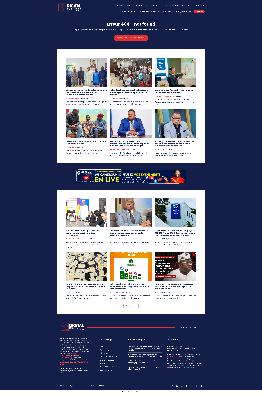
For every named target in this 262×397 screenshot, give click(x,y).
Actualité (158, 239)
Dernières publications (163, 96)
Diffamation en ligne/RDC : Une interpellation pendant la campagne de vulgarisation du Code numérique (129, 143)
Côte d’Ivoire (115, 98)
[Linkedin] (177, 386)
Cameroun (70, 147)
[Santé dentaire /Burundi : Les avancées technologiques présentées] (175, 72)
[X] (201, 6)
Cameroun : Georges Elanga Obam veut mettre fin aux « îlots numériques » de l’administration (174, 286)
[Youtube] (204, 6)
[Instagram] (199, 6)
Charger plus (130, 306)
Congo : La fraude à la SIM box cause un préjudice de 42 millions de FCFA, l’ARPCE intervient (85, 286)
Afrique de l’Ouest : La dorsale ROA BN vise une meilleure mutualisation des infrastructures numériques (86, 92)
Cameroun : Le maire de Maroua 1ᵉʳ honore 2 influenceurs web (86, 142)
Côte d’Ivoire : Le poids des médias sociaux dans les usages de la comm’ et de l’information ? (129, 286)
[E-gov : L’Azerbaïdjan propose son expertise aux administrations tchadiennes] (86, 212)
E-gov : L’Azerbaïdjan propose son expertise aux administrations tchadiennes (82, 233)
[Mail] (182, 386)
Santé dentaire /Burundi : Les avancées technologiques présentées (174, 91)
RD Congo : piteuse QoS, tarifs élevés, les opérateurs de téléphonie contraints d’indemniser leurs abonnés (174, 143)
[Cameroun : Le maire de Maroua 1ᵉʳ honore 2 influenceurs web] (86, 123)
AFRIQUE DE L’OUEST (73, 98)
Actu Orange (159, 149)
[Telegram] (187, 386)
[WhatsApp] (196, 386)
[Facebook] (196, 6)
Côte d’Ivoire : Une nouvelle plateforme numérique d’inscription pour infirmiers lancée (129, 92)
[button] (189, 5)
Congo (68, 292)
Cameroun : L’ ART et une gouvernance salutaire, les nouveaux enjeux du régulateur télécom (129, 233)
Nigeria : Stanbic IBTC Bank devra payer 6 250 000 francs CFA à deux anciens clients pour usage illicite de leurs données (175, 233)
